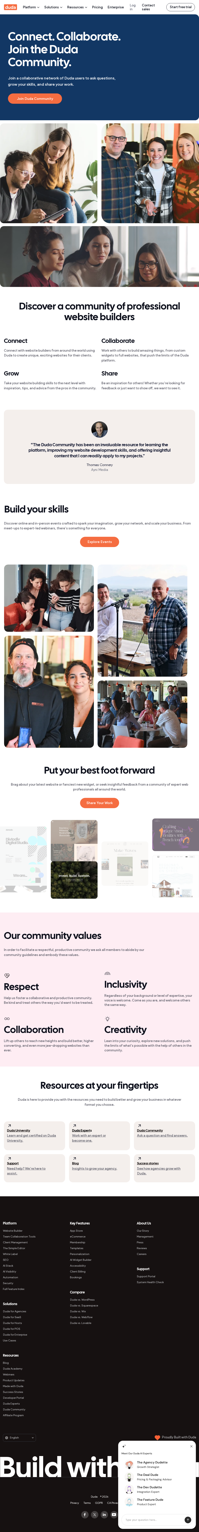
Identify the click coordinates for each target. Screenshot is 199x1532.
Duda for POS (11, 1329)
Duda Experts (11, 1403)
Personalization (79, 1254)
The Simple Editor (14, 1248)
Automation (10, 1277)
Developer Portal (13, 1398)
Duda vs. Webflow (81, 1317)
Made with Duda (13, 1386)
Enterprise (116, 7)
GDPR (99, 1503)
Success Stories (13, 1392)
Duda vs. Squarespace (84, 1305)
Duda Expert (81, 1130)
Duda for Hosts (12, 1323)
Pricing (97, 7)
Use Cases (9, 1340)
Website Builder (12, 1230)
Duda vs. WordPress (82, 1299)
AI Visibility (9, 1271)
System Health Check (150, 1282)
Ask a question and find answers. (162, 1135)
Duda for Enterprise (15, 1334)
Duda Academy (12, 1368)
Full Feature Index (13, 1289)
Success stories (148, 1163)
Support (13, 1163)
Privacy (74, 1503)
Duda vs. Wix (78, 1311)
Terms (87, 1503)
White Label (10, 1254)
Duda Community (150, 1130)
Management (145, 1236)
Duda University (18, 1130)
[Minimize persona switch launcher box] (191, 1446)
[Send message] (188, 1520)
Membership (77, 1242)
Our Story (143, 1230)
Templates (76, 1248)
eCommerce (78, 1236)
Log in (133, 7)
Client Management (15, 1242)
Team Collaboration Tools (19, 1236)
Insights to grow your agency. (94, 1168)
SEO (6, 1260)
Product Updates (13, 1380)
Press (140, 1242)
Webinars (8, 1374)
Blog (75, 1163)
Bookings (76, 1277)
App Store (76, 1230)
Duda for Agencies (14, 1311)
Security (8, 1283)
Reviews (142, 1248)
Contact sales (148, 7)
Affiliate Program (13, 1415)
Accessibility (78, 1265)
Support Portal (146, 1276)
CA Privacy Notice (117, 1503)
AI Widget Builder (80, 1260)
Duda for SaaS (12, 1317)
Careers (142, 1254)
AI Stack (8, 1265)
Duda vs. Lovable (80, 1323)
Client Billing (78, 1271)
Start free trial (181, 7)
